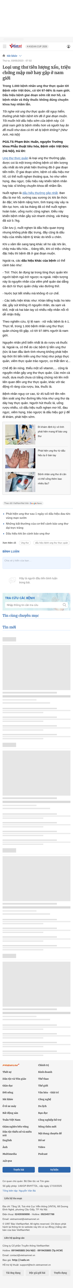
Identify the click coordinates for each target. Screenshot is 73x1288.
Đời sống (8, 1092)
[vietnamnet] (16, 48)
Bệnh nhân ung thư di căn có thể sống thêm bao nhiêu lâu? (52, 479)
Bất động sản (10, 1112)
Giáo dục (8, 1085)
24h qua (7, 1160)
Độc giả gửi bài (37, 1272)
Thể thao (43, 1078)
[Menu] (5, 46)
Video (41, 1147)
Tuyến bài (18, 1169)
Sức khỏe (12, 56)
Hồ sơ (41, 1140)
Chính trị (43, 1065)
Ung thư (25, 543)
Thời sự (7, 1072)
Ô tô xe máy (9, 1106)
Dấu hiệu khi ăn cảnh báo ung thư (28, 533)
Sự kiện (54, 1169)
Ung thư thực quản (15, 158)
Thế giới (43, 1085)
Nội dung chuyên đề (50, 1133)
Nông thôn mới (47, 1126)
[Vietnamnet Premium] (11, 1066)
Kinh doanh (45, 1072)
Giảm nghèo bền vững (16, 1126)
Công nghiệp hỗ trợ (49, 1119)
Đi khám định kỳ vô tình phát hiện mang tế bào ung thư (52, 431)
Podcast (43, 1153)
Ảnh (5, 1147)
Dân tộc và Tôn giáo (14, 1078)
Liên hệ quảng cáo (14, 1237)
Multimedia (10, 1153)
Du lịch (42, 1106)
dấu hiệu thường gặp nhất (40, 193)
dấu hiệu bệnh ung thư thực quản (51, 543)
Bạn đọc (43, 1112)
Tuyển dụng (60, 1272)
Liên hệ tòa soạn (13, 1198)
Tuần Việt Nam (11, 1119)
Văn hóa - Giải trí (48, 1092)
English (7, 1140)
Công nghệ (44, 1099)
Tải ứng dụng (13, 1272)
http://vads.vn (20, 1260)
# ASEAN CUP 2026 (37, 46)
